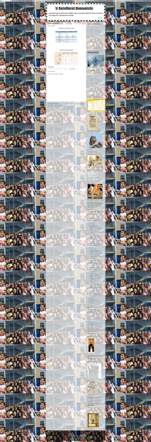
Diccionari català (91, 312)
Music (89, 96)
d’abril (91, 298)
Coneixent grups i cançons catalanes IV (95, 244)
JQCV (89, 317)
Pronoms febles (92, 293)
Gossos (89, 316)
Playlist (91, 96)
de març (91, 299)
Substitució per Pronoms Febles (96, 283)
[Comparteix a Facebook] (73, 69)
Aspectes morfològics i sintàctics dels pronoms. (96, 296)
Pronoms (91, 237)
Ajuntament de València (92, 309)
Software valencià (91, 324)
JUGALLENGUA (93, 239)
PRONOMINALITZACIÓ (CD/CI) (96, 287)
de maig (91, 225)
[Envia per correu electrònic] (70, 69)
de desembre (92, 218)
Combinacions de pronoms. (95, 290)
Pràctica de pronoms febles (95, 263)
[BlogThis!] (71, 69)
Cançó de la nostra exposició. (95, 275)
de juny (91, 223)
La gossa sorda (90, 319)
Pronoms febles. (93, 234)
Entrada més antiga (80, 103)
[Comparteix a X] (72, 69)
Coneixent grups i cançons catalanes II (95, 279)
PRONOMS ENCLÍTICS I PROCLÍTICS (94, 272)
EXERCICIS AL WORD (94, 245)
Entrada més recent (53, 103)
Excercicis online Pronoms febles (96, 252)
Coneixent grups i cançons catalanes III (95, 265)
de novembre (92, 220)
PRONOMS (92, 276)
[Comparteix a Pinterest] (74, 69)
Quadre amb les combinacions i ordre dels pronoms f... (95, 251)
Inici (66, 103)
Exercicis (91, 247)
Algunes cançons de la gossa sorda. (96, 273)
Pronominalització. (93, 258)
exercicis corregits (93, 248)
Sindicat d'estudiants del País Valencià (95, 323)
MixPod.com (96, 96)
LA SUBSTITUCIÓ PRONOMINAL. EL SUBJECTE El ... (96, 256)
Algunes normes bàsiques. (95, 236)
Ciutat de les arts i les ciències (93, 310)
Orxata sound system (92, 322)
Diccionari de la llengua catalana (94, 313)
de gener (91, 302)
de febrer (91, 301)
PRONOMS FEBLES (93, 269)
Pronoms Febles (93, 226)
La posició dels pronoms (94, 254)
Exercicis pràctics (93, 230)
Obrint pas (89, 320)
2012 (90, 217)
